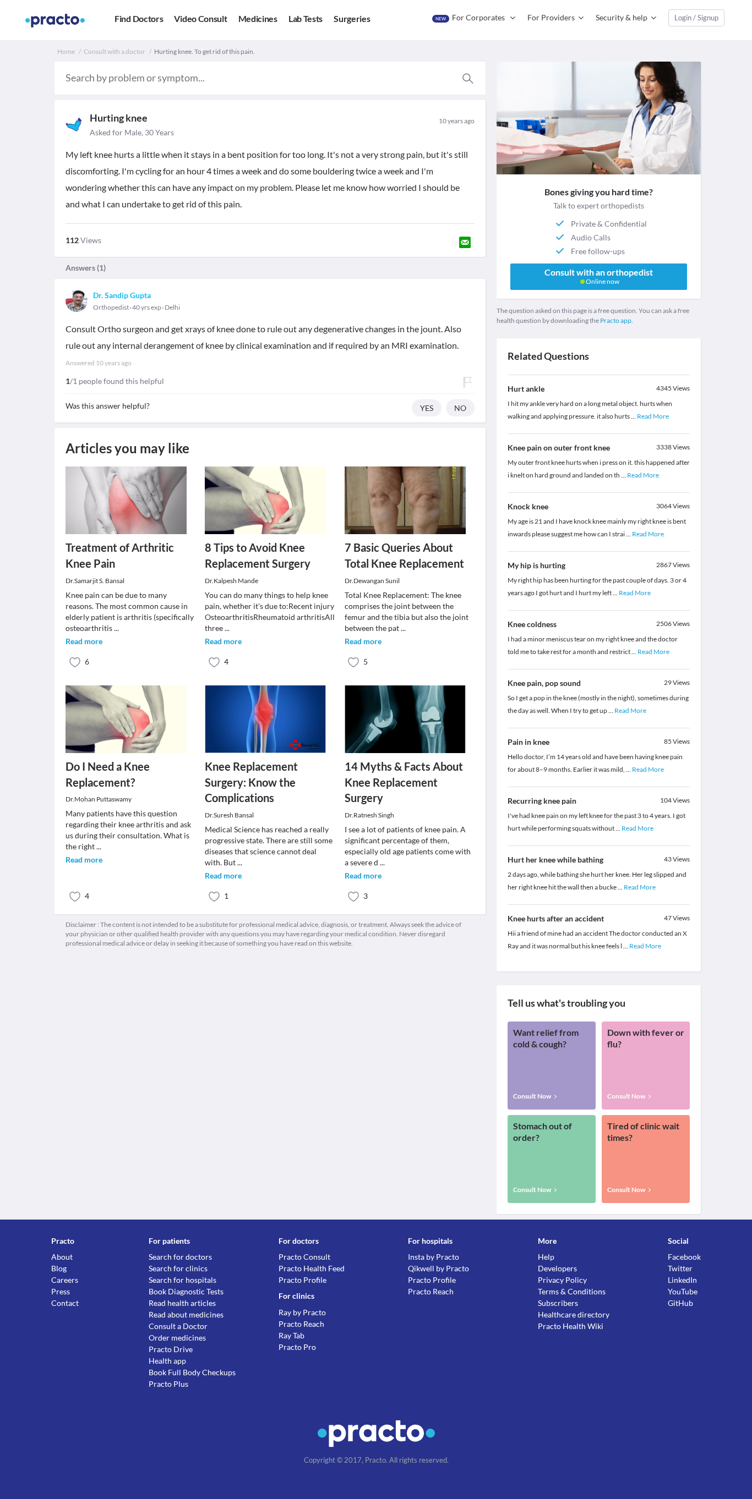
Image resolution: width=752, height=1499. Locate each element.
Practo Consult (304, 1256)
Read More (653, 416)
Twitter (680, 1268)
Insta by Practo (433, 1256)
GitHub (680, 1303)
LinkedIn (682, 1279)
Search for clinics (178, 1268)
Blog (59, 1268)
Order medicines (177, 1337)
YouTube (682, 1291)
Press (60, 1291)
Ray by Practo (302, 1312)
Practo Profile (302, 1279)
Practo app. (616, 320)
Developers (557, 1268)
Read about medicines (186, 1314)
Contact (65, 1303)
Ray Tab (291, 1335)
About (62, 1256)
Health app (167, 1360)
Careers (64, 1279)
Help (546, 1256)
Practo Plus (168, 1383)
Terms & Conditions (572, 1291)
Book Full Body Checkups (192, 1372)
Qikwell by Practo (438, 1268)
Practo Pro (297, 1347)
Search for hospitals (182, 1279)
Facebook (684, 1256)
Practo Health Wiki (570, 1326)
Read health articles (182, 1303)
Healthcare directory (573, 1314)
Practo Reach (301, 1323)
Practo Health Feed (312, 1268)
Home (66, 51)
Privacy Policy (562, 1279)
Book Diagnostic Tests (186, 1291)
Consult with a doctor (114, 51)
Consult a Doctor (178, 1326)
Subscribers (558, 1303)
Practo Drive (171, 1349)
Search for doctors (180, 1256)
